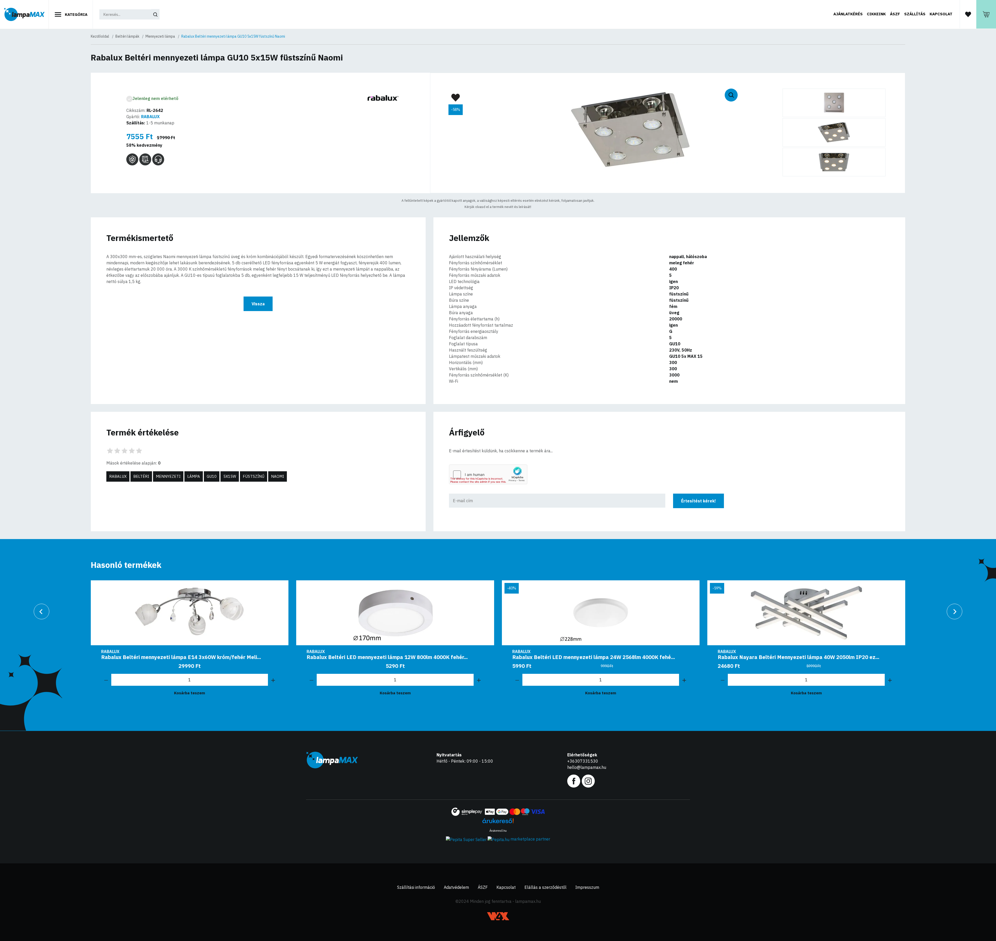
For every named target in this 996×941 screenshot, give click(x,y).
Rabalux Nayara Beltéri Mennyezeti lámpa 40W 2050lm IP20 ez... (798, 657)
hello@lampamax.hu (586, 767)
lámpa (193, 476)
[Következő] (954, 611)
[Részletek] (190, 612)
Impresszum (587, 887)
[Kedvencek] (968, 14)
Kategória (75, 14)
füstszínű (253, 476)
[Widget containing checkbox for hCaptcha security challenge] (488, 474)
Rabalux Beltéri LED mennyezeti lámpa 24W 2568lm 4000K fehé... (593, 657)
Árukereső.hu (498, 830)
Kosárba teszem (189, 692)
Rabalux (118, 476)
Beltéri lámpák (127, 36)
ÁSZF (895, 13)
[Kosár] (986, 14)
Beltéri (141, 476)
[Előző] (41, 611)
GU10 (212, 476)
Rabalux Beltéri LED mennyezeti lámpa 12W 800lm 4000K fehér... (387, 657)
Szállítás (914, 13)
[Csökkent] (106, 680)
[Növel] (273, 680)
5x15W (229, 476)
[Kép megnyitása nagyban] (834, 103)
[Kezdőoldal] (24, 14)
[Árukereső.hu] (498, 822)
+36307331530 (582, 761)
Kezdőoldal (100, 36)
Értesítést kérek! (698, 500)
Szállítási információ (416, 887)
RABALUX (150, 116)
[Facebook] (573, 780)
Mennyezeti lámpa (160, 36)
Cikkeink (876, 13)
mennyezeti (168, 476)
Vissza (258, 303)
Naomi (277, 476)
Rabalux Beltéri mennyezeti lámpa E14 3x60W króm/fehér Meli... (181, 657)
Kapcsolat (941, 13)
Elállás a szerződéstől (545, 887)
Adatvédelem (456, 887)
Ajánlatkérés (848, 13)
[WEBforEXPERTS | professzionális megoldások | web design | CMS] (498, 916)
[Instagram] (588, 780)
